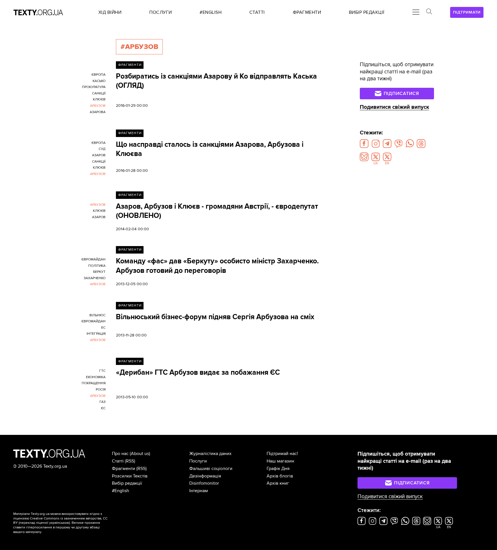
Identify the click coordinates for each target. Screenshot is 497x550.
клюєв (99, 99)
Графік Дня (278, 468)
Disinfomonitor (204, 483)
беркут (99, 272)
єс (103, 408)
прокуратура (94, 87)
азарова (98, 112)
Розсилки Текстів (130, 476)
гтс (102, 371)
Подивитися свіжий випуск (394, 107)
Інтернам (198, 491)
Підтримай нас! (282, 453)
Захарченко (95, 278)
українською (59, 523)
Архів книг (278, 483)
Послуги (198, 461)
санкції (99, 93)
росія (101, 389)
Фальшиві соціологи (210, 468)
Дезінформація (205, 476)
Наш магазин (280, 461)
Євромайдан (93, 259)
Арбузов (98, 106)
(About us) (140, 453)
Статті (118, 461)
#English (120, 491)
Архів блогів (280, 476)
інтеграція (96, 334)
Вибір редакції (127, 483)
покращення (94, 383)
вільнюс (97, 315)
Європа (98, 75)
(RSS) (130, 461)
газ (103, 402)
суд (102, 149)
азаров (99, 155)
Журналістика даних (210, 453)
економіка (96, 377)
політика (97, 266)
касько (99, 81)
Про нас (120, 453)
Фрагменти (130, 65)
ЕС (103, 328)
